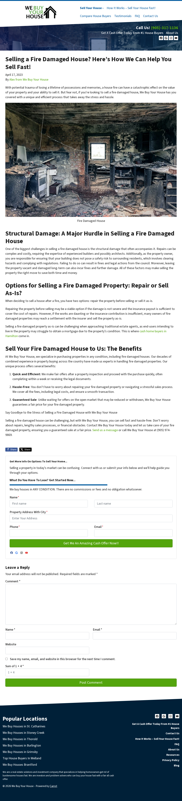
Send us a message (105, 430)
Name (14, 497)
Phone (15, 527)
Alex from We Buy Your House (28, 79)
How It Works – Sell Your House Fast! (131, 8)
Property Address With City (29, 512)
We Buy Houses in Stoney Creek (23, 733)
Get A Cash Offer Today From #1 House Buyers (132, 33)
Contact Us (150, 16)
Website (10, 644)
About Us (172, 33)
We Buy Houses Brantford (20, 764)
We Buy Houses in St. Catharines (24, 726)
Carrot (53, 786)
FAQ (137, 16)
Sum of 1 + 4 (14, 666)
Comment (12, 581)
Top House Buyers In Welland (22, 758)
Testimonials (123, 16)
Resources (172, 755)
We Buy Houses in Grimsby (20, 752)
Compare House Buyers (95, 16)
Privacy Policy (170, 760)
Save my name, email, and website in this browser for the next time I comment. (62, 659)
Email (98, 527)
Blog (176, 765)
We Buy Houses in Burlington (22, 745)
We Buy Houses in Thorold (20, 739)
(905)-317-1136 (164, 28)
